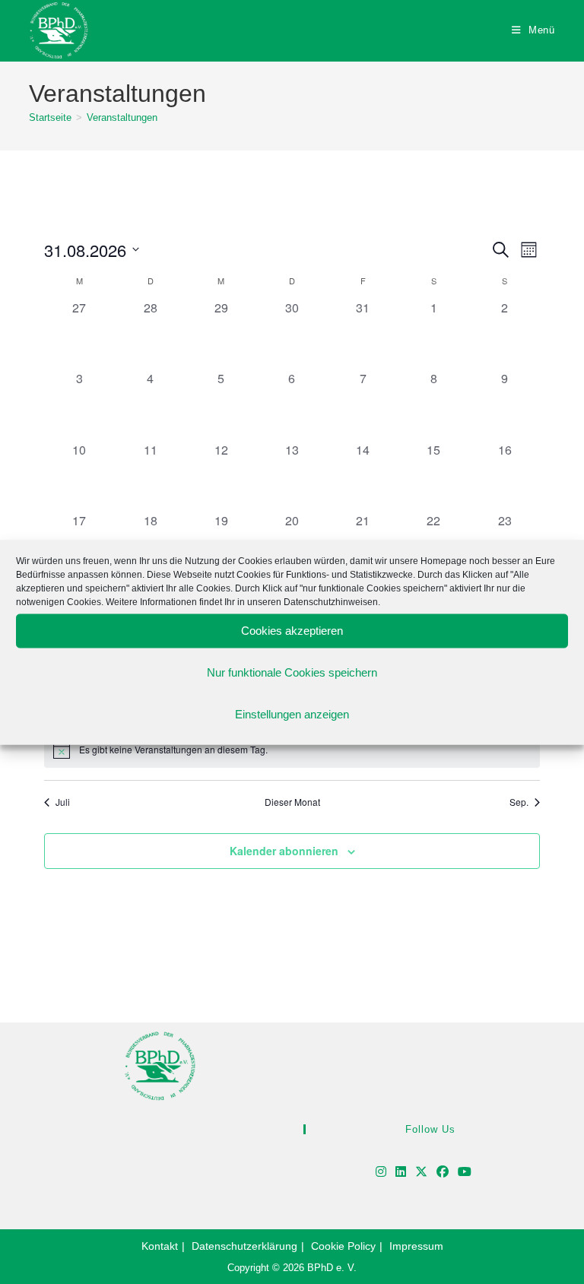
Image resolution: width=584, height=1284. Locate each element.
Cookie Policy (343, 1246)
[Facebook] (442, 1173)
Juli (63, 802)
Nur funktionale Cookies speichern (292, 672)
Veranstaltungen (122, 117)
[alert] (292, 749)
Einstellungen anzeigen (292, 714)
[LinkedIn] (400, 1173)
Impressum (416, 1246)
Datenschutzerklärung (244, 1246)
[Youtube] (464, 1173)
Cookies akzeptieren (292, 630)
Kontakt (159, 1246)
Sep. (518, 802)
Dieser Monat (292, 802)
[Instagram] (381, 1173)
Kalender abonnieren (284, 850)
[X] (421, 1173)
